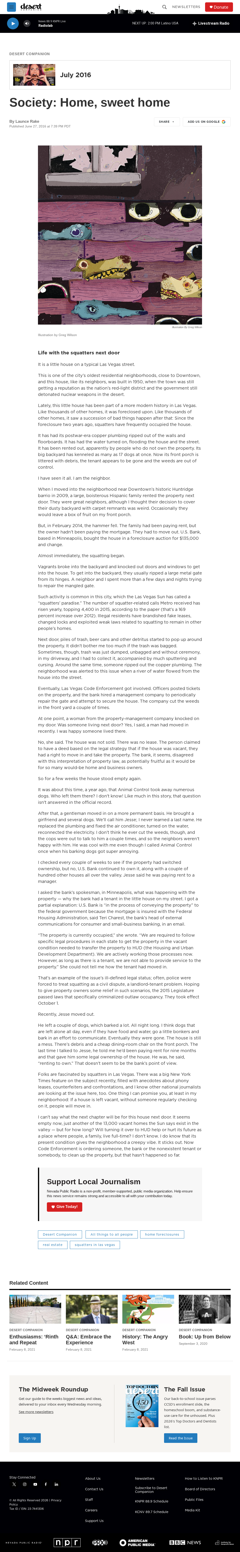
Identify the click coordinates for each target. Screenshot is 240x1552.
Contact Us (94, 1489)
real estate (53, 1244)
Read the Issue (181, 1438)
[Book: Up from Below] (205, 1309)
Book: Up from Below (205, 1337)
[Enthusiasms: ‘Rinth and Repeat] (35, 1309)
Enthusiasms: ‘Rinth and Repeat (33, 1339)
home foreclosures (162, 1234)
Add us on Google (204, 122)
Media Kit (192, 1510)
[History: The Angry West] (148, 1309)
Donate (221, 7)
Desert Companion (29, 54)
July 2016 (75, 74)
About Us (93, 1479)
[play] (13, 23)
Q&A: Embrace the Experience (88, 1339)
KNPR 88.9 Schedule (151, 1501)
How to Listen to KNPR (204, 1479)
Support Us (94, 1521)
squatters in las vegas (95, 1244)
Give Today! (67, 1207)
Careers (91, 1510)
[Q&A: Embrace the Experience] (92, 1309)
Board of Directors (200, 1489)
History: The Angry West (145, 1339)
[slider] (34, 23)
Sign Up (29, 1438)
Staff (89, 1500)
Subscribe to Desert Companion (151, 1490)
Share (164, 122)
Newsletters (186, 6)
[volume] (27, 23)
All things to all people (111, 1234)
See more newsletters (36, 1411)
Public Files (194, 1500)
